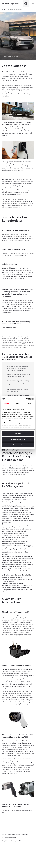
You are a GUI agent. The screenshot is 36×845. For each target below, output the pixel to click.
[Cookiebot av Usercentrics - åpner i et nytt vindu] (26, 399)
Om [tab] (29, 403)
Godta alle (18, 433)
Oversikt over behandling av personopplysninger (15, 834)
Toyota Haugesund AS (11, 3)
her (14, 470)
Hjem (4, 9)
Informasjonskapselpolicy (9, 837)
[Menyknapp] (32, 3)
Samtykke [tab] (6, 403)
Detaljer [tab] (18, 403)
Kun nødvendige (18, 445)
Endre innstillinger (17, 439)
